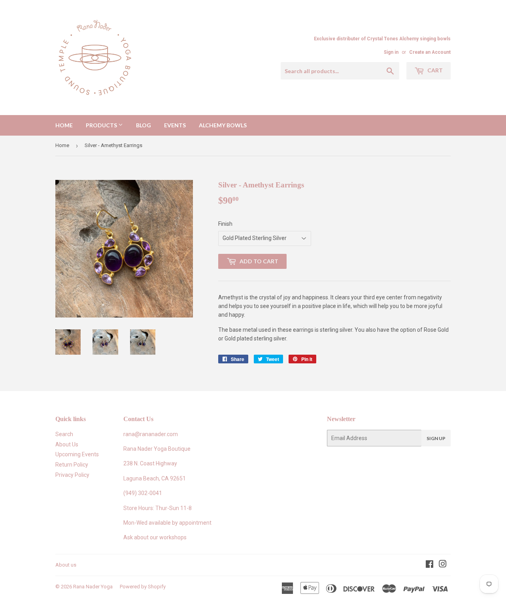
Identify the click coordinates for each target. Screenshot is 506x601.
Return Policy (71, 464)
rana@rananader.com (150, 434)
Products (102, 125)
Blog (143, 125)
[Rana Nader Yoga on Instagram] (443, 565)
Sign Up (436, 438)
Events (175, 125)
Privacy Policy (72, 475)
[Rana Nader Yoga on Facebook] (429, 565)
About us (65, 565)
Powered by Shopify (143, 587)
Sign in (391, 52)
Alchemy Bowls (223, 125)
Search (64, 434)
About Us (66, 444)
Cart (434, 70)
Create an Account (430, 52)
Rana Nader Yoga (93, 587)
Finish (225, 224)
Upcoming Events (77, 454)
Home (64, 125)
